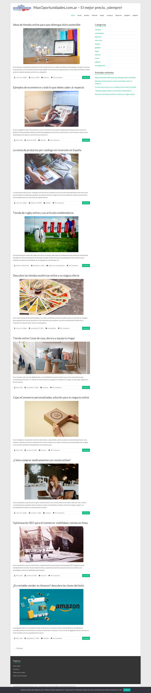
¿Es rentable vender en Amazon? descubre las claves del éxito (48, 585)
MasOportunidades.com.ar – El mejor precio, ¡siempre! (77, 7)
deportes (118, 15)
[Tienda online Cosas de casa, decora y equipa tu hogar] (51, 343)
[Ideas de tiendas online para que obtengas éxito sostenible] (51, 29)
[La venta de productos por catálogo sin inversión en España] (51, 155)
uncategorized (60, 265)
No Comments (58, 77)
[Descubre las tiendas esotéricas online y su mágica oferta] (52, 280)
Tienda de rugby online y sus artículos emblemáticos (43, 212)
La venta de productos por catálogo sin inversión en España (47, 150)
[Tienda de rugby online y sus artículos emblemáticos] (51, 217)
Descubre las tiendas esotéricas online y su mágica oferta (46, 275)
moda (79, 15)
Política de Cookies (19, 672)
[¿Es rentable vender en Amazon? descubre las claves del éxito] (51, 590)
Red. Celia (19, 140)
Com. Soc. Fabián (21, 77)
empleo (86, 15)
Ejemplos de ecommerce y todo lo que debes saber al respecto (48, 87)
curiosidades (52, 328)
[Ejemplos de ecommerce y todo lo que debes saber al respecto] (51, 92)
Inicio (73, 15)
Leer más (86, 77)
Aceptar (127, 690)
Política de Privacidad (20, 676)
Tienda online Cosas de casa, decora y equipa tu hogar (44, 338)
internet (94, 15)
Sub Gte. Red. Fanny (22, 265)
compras (110, 15)
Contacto (16, 669)
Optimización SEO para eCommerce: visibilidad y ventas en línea (50, 522)
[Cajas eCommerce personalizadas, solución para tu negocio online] (51, 402)
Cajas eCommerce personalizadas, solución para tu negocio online (51, 397)
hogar (102, 15)
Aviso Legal (16, 666)
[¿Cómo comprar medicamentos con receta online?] (51, 465)
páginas (135, 15)
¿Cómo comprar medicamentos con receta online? (42, 460)
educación (98, 40)
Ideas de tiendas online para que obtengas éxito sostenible (46, 24)
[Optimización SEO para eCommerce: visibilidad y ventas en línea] (51, 527)
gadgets (127, 15)
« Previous (19, 648)
